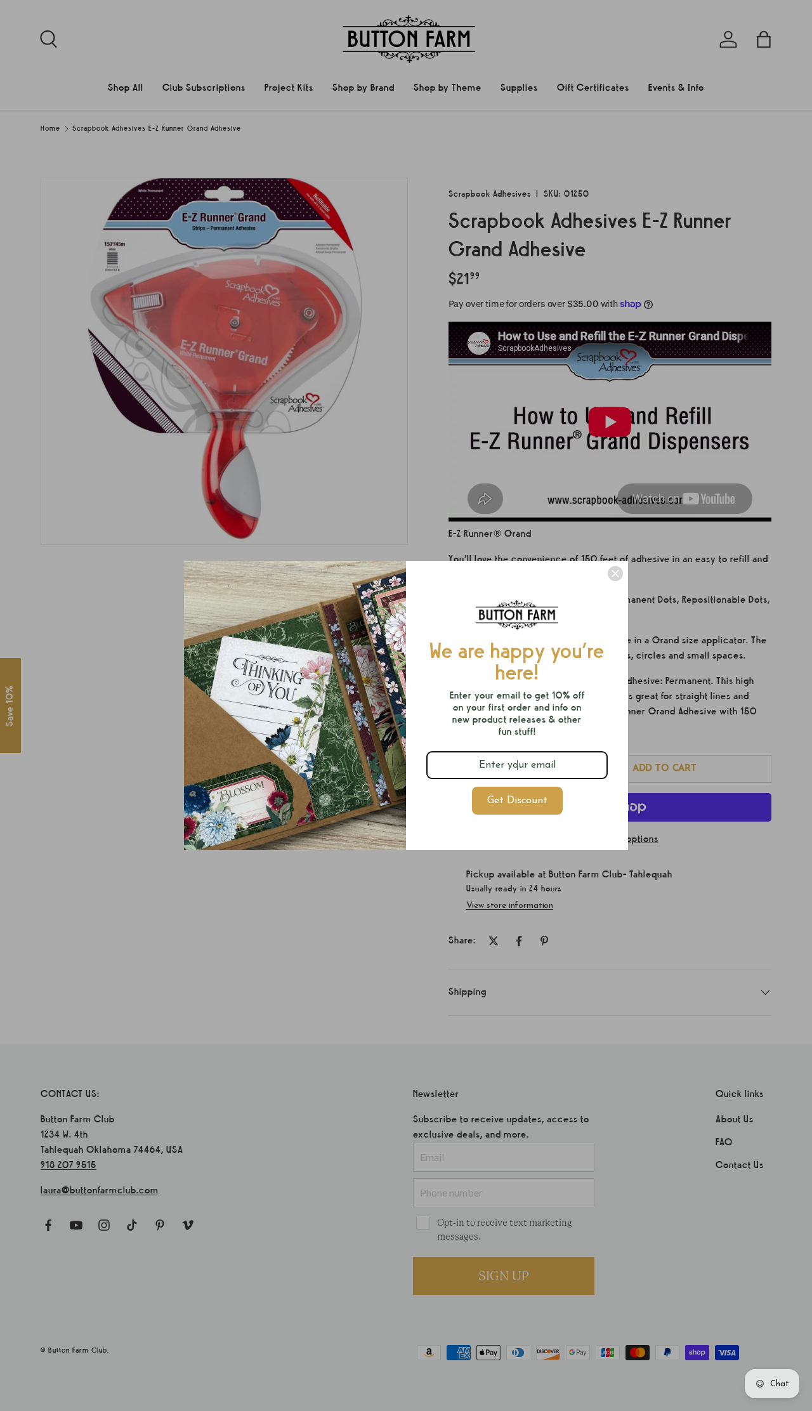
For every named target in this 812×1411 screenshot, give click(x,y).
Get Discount (517, 801)
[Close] (615, 573)
